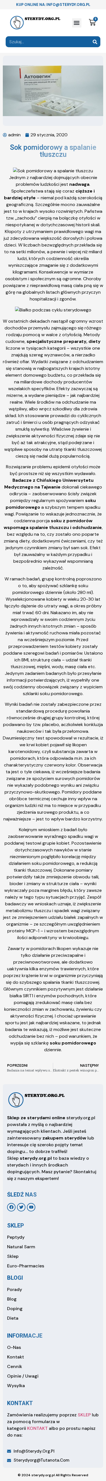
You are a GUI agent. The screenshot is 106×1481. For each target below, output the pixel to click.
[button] (76, 23)
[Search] (94, 41)
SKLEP (84, 1415)
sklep (15, 1225)
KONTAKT (37, 1428)
